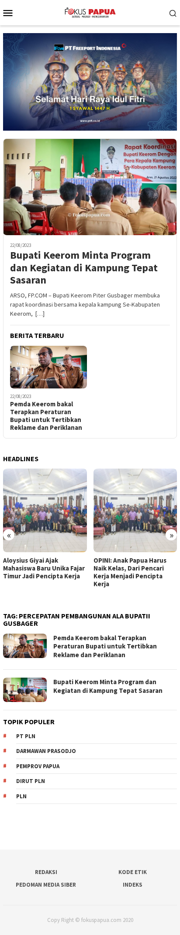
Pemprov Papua (37, 766)
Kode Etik (132, 872)
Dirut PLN (30, 781)
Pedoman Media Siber (46, 884)
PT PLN (25, 736)
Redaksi (46, 872)
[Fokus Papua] (89, 12)
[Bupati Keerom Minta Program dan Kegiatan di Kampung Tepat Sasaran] (90, 187)
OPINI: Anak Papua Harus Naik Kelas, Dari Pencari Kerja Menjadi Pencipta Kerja (129, 572)
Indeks (132, 884)
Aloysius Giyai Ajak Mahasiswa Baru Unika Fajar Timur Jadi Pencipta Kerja (44, 568)
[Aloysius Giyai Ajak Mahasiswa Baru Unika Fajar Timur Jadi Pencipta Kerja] (45, 510)
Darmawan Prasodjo (46, 751)
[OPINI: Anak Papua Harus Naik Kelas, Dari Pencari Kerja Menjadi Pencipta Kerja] (135, 510)
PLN (21, 796)
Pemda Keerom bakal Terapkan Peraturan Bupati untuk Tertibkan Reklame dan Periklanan (46, 416)
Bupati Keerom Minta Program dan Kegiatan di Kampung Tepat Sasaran (84, 268)
